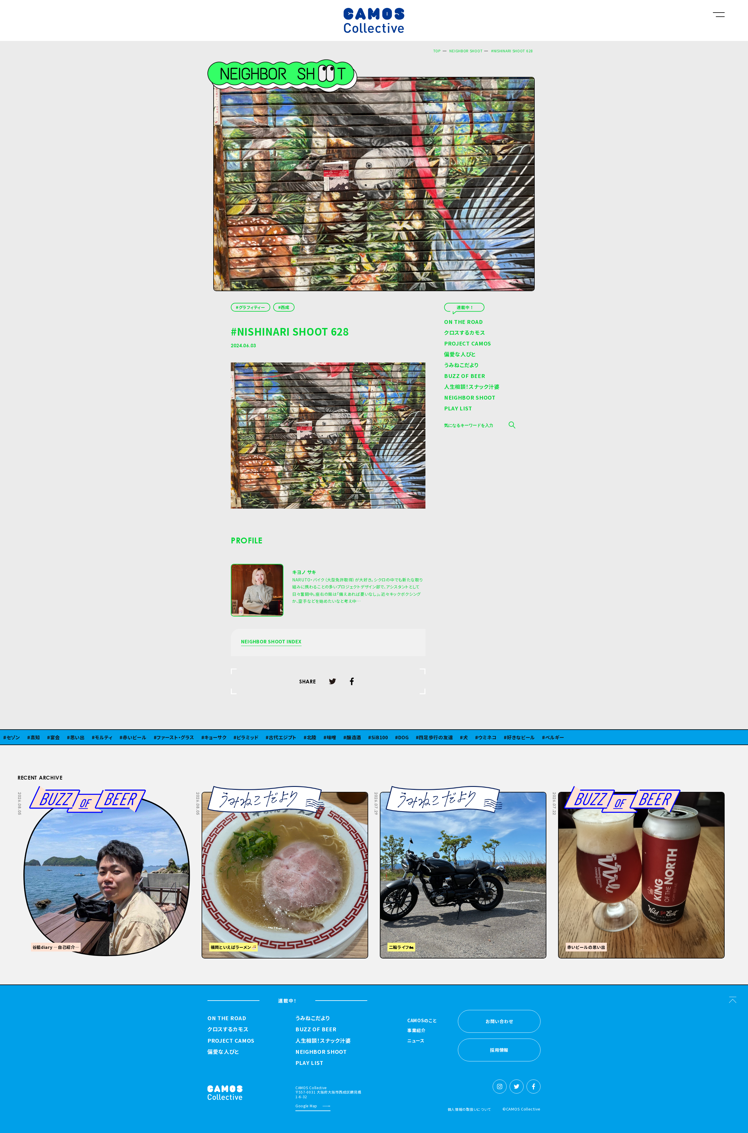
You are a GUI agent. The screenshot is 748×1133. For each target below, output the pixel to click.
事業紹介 (416, 1030)
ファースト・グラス (136, 737)
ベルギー (515, 737)
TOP (437, 50)
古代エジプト (244, 737)
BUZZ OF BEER (464, 376)
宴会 (16, 737)
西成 (285, 307)
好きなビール (482, 737)
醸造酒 (315, 737)
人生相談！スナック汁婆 (472, 387)
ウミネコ (448, 737)
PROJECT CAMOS (467, 344)
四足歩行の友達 (397, 737)
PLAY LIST (458, 408)
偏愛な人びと (460, 354)
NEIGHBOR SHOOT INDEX (271, 642)
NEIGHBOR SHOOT (465, 50)
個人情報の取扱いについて (469, 1109)
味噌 (292, 737)
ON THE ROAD (463, 322)
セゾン (542, 737)
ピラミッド (209, 737)
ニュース (416, 1041)
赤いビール (96, 737)
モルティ (65, 737)
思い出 (38, 737)
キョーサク (176, 737)
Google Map (306, 1105)
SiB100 (341, 737)
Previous (634, 790)
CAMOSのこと (422, 1020)
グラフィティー (252, 307)
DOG (364, 737)
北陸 (273, 737)
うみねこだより (461, 365)
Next (649, 790)
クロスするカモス (464, 333)
